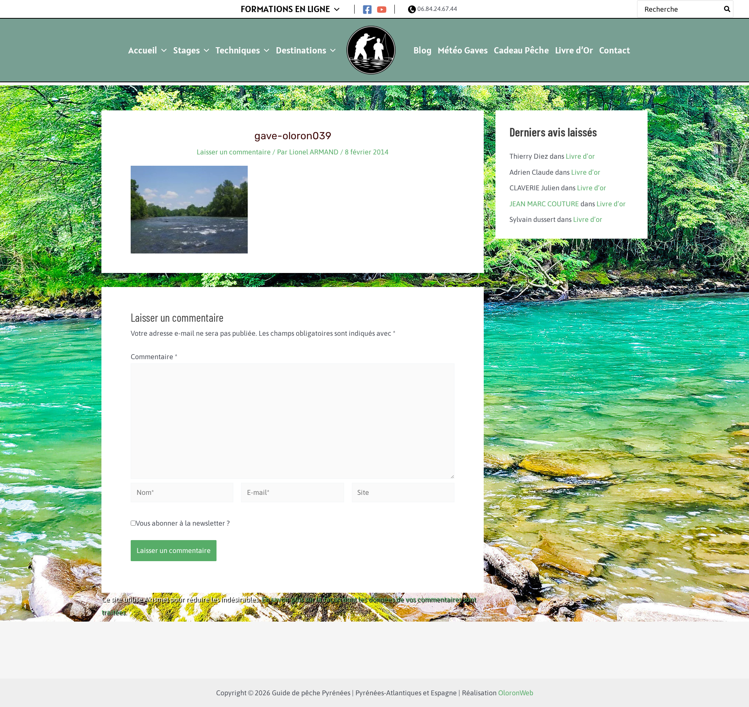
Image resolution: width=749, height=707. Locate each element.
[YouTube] (382, 9)
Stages (186, 50)
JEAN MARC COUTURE (544, 204)
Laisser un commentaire (234, 152)
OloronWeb (515, 693)
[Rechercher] (727, 9)
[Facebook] (367, 9)
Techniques (237, 50)
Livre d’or (580, 156)
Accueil (142, 50)
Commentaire (154, 357)
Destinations (301, 50)
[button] (334, 9)
